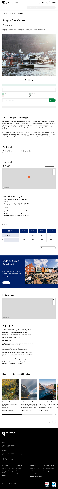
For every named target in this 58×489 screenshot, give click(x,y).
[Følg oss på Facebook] (3, 459)
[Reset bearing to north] (54, 174)
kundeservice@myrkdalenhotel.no (14, 454)
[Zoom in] (54, 170)
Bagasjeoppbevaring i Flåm (7, 471)
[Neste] (52, 389)
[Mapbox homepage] (6, 188)
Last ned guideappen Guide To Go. (11, 337)
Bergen (16, 2)
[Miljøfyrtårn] (54, 484)
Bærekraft (32, 471)
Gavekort (4, 475)
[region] (29, 308)
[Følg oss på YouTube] (6, 459)
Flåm (17, 471)
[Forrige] (5, 389)
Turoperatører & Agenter (49, 468)
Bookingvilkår (12, 484)
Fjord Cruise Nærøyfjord (28, 401)
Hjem (4, 13)
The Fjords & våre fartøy (36, 473)
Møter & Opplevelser (48, 471)
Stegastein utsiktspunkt (45, 401)
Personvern (5, 484)
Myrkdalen (18, 468)
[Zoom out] (54, 172)
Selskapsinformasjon (35, 468)
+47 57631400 (11, 445)
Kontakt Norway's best (8, 468)
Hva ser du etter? (34, 7)
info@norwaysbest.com (12, 447)
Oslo (17, 473)
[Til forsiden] (6, 2)
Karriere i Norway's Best (36, 476)
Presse (45, 473)
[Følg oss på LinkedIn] (12, 459)
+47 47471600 (11, 453)
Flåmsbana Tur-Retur (8, 401)
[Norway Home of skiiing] (47, 484)
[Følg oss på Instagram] (9, 459)
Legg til (52, 100)
